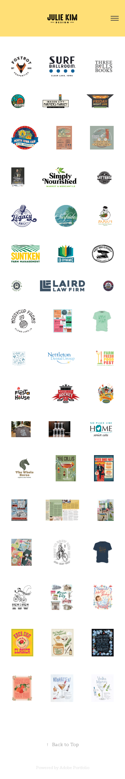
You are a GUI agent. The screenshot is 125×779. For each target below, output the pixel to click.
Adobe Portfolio (74, 767)
